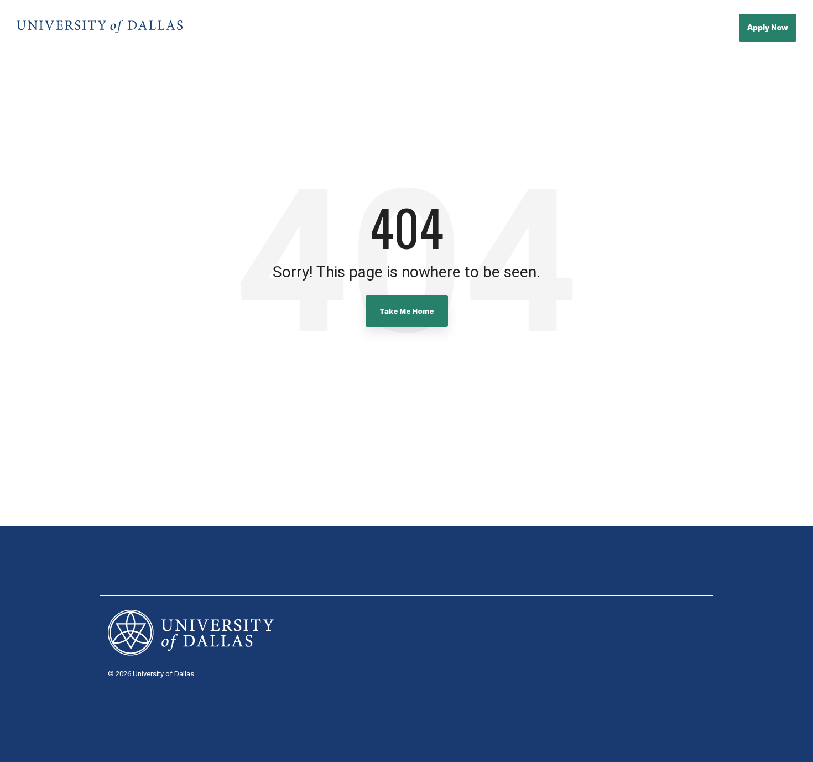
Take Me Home (406, 311)
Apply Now (767, 27)
